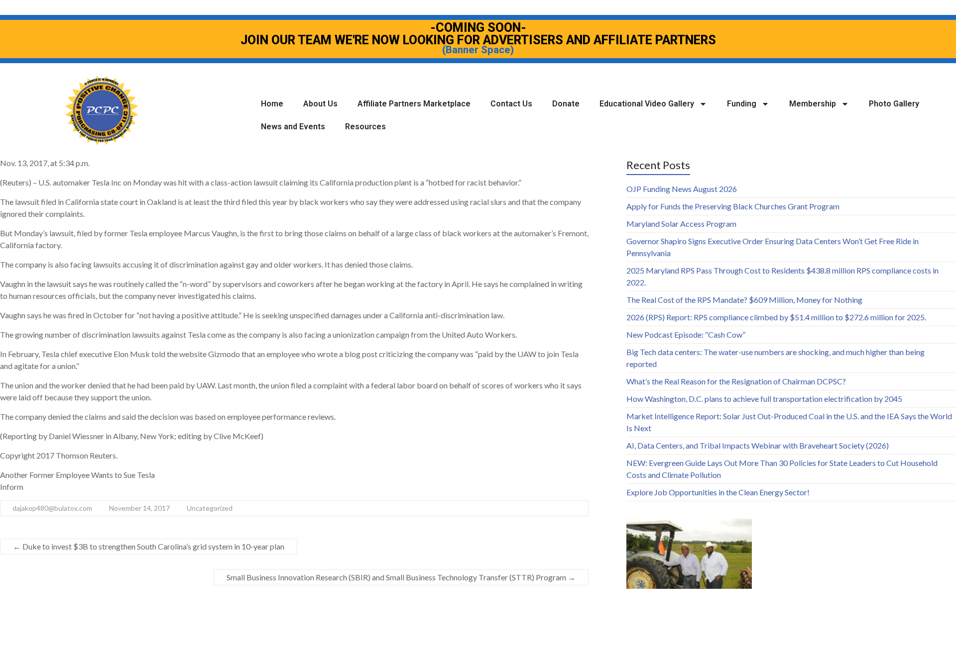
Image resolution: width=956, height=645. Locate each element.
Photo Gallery (894, 103)
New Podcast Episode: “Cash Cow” (685, 334)
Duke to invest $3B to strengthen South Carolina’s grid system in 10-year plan (148, 546)
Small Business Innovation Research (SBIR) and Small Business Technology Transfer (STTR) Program (401, 577)
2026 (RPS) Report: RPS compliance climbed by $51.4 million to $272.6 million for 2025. (776, 317)
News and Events (293, 126)
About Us (320, 103)
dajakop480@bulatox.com (52, 508)
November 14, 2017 (139, 508)
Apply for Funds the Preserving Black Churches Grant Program (732, 206)
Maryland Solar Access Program (681, 223)
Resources (365, 126)
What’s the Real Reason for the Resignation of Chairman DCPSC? (736, 381)
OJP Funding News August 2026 (681, 188)
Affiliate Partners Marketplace (414, 103)
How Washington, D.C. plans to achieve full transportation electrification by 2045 (764, 398)
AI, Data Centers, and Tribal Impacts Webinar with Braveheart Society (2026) (757, 445)
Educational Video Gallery (646, 103)
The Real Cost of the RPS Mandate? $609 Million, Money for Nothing (744, 299)
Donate (566, 103)
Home (272, 103)
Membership (812, 103)
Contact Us (511, 103)
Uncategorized (210, 508)
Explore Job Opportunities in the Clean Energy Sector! (718, 492)
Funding (741, 103)
